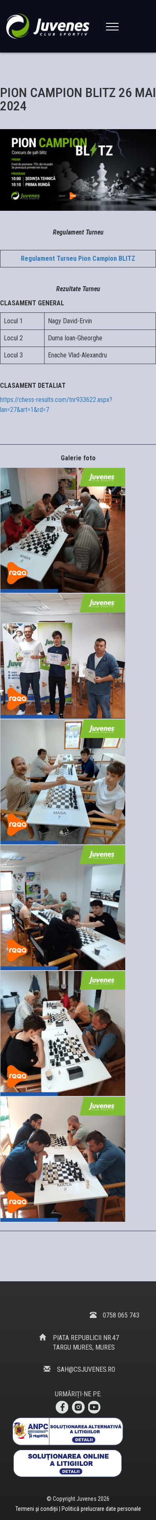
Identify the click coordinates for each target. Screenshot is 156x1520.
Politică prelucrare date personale (101, 1508)
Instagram (78, 1407)
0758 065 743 (121, 1315)
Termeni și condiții (37, 1508)
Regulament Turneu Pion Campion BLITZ (78, 258)
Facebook (61, 1407)
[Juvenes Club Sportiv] (49, 26)
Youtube (95, 1407)
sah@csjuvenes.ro (86, 1369)
